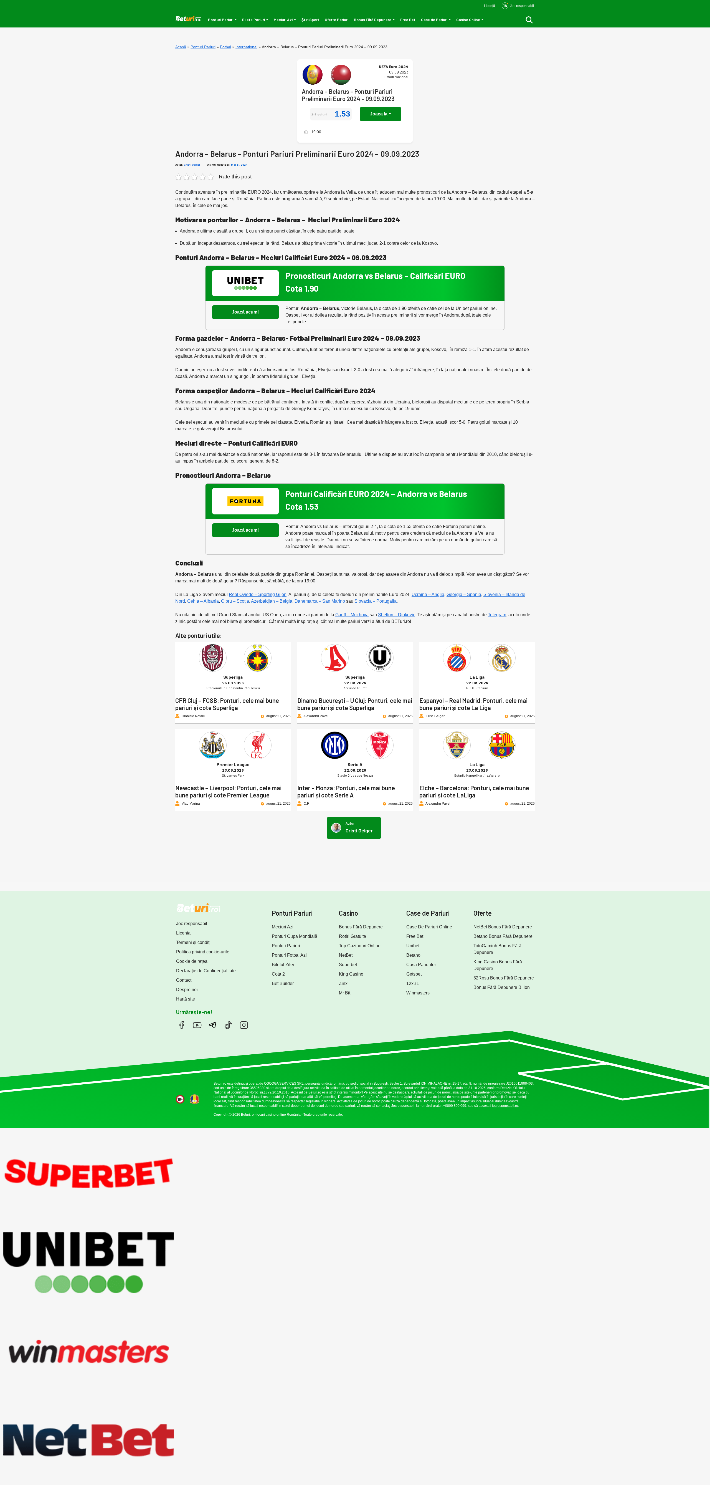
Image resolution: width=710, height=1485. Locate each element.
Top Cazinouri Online (360, 945)
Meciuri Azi (283, 19)
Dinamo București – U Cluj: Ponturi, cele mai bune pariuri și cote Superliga (354, 704)
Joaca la (378, 114)
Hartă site (185, 999)
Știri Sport (310, 19)
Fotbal (225, 47)
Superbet (348, 964)
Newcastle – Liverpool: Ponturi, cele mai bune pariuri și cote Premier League (228, 791)
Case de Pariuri (434, 19)
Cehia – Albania (203, 601)
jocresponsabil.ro (505, 1106)
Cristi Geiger (192, 164)
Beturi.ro (220, 1083)
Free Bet (407, 19)
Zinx (343, 983)
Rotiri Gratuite (352, 936)
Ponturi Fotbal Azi (289, 955)
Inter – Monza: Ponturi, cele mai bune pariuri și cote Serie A (346, 791)
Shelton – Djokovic (396, 614)
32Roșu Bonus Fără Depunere (503, 978)
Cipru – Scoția (235, 601)
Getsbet (414, 974)
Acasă (180, 47)
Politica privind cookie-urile (202, 951)
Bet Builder (283, 983)
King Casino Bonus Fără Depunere (497, 965)
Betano (413, 955)
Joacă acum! (245, 312)
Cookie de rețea (191, 961)
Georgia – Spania (464, 594)
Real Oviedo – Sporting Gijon (257, 594)
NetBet (346, 955)
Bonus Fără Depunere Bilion (501, 987)
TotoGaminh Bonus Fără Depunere (497, 949)
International (246, 47)
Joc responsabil (191, 923)
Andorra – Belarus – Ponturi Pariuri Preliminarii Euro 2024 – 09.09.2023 (348, 95)
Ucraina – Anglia (428, 594)
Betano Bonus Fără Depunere (502, 936)
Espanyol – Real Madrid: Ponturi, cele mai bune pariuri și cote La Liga (473, 704)
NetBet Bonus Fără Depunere (502, 927)
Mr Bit (344, 993)
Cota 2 (278, 974)
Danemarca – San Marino (320, 601)
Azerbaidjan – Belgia (271, 601)
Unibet (412, 945)
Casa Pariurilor (421, 964)
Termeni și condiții (194, 942)
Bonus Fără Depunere (372, 19)
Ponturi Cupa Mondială (294, 936)
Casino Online (468, 19)
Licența (183, 933)
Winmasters (418, 993)
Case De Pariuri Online (429, 927)
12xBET (414, 983)
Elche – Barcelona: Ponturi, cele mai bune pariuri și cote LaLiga (474, 791)
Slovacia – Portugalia (375, 601)
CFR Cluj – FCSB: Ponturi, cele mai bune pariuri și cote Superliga (227, 704)
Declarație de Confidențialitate (206, 970)
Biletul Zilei (283, 964)
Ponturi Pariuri (220, 19)
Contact (183, 980)
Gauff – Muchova (352, 614)
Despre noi (187, 989)
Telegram (497, 614)
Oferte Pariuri (336, 19)
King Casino (351, 974)
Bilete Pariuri (253, 19)
